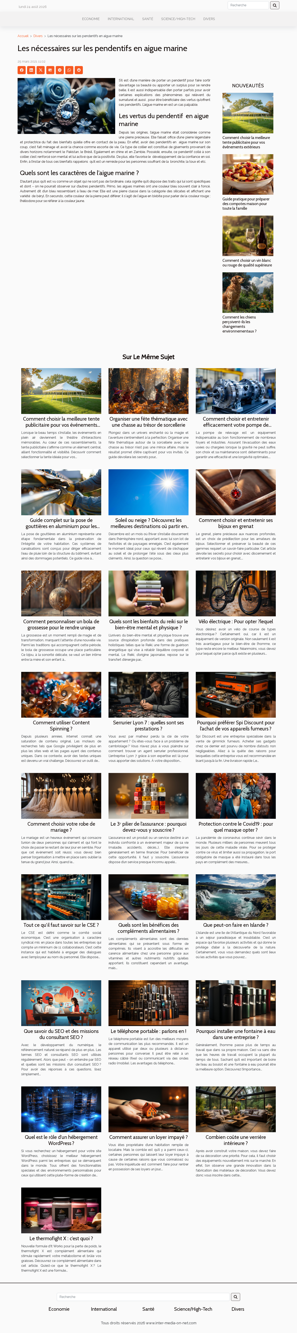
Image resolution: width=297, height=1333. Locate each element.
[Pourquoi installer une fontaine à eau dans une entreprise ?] (236, 1003)
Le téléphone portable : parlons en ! (148, 1031)
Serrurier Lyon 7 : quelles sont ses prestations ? (148, 725)
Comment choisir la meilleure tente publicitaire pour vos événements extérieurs (246, 142)
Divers (209, 19)
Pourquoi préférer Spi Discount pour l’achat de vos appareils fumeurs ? (236, 725)
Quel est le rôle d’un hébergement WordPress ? (61, 1140)
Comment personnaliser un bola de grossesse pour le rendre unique (61, 624)
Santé (147, 19)
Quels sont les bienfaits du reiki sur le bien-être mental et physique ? (148, 624)
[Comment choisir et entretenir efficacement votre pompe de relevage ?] (236, 391)
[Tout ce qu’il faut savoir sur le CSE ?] (61, 897)
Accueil (23, 36)
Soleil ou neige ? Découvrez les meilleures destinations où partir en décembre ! (149, 526)
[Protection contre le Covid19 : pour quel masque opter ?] (236, 795)
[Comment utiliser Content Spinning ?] (61, 694)
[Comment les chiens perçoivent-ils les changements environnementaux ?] (247, 292)
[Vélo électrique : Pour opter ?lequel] (236, 593)
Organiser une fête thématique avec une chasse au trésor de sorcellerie (149, 422)
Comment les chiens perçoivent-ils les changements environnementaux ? (239, 324)
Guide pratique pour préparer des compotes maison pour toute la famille (246, 204)
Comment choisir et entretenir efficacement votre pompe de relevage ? (236, 425)
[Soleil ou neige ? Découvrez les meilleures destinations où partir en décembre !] (148, 492)
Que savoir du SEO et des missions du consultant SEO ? (61, 1034)
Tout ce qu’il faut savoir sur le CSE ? (61, 925)
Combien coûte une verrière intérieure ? (236, 1140)
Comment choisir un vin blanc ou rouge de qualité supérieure (247, 262)
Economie (91, 19)
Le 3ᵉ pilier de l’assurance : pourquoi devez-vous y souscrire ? (148, 827)
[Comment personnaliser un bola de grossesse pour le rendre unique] (61, 593)
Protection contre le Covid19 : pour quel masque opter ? (236, 827)
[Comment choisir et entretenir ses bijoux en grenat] (236, 492)
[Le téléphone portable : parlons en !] (148, 1003)
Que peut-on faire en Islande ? (236, 925)
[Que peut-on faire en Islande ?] (236, 897)
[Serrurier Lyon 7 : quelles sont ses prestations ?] (148, 694)
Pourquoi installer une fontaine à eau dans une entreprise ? (235, 1034)
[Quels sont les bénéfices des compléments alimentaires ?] (148, 897)
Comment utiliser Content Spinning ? (61, 725)
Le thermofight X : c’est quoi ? (61, 1238)
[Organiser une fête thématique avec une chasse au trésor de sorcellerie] (148, 391)
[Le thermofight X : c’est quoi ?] (61, 1210)
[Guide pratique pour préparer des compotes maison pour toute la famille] (247, 174)
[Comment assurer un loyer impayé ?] (148, 1109)
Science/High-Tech (178, 19)
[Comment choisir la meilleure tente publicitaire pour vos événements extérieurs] (247, 113)
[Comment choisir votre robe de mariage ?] (61, 795)
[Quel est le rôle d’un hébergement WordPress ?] (61, 1109)
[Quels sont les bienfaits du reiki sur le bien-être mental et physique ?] (148, 593)
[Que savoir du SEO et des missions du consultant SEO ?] (61, 1003)
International (121, 19)
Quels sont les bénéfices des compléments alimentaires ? (148, 928)
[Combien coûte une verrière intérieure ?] (236, 1109)
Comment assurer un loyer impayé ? (148, 1137)
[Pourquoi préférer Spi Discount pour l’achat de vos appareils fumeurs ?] (236, 694)
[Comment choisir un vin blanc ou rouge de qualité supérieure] (247, 235)
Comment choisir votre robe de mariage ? (61, 827)
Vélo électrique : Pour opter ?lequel (236, 621)
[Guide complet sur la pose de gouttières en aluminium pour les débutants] (61, 492)
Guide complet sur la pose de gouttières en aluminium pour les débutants (61, 526)
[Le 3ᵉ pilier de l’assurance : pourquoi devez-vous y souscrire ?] (148, 795)
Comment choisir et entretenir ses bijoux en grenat (236, 523)
